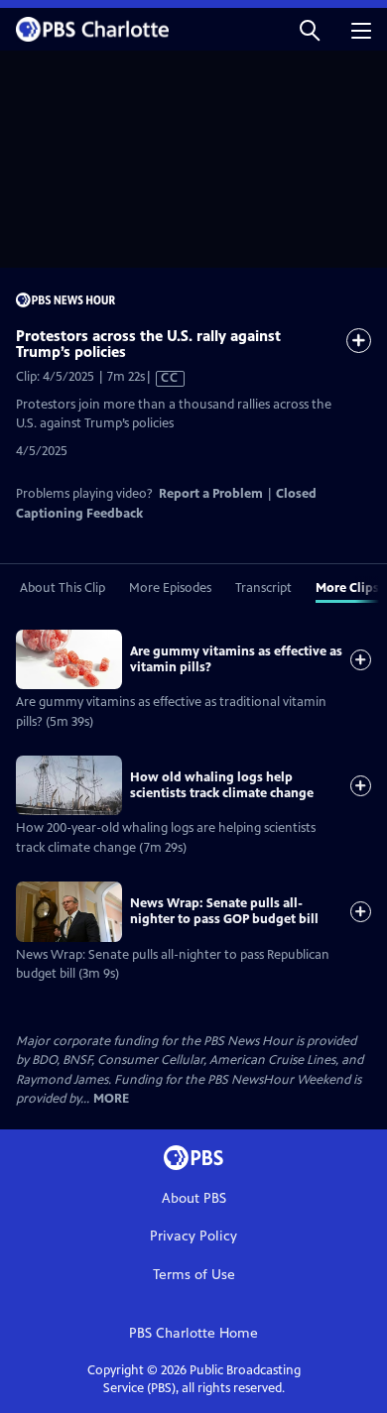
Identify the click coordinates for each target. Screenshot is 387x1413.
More (111, 1099)
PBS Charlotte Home (193, 1333)
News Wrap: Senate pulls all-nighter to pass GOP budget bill (224, 911)
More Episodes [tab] (170, 588)
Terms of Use (194, 1274)
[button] (309, 29)
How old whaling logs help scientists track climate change (222, 785)
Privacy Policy (193, 1236)
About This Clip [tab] (62, 588)
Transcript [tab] (263, 588)
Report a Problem (211, 494)
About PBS (194, 1198)
